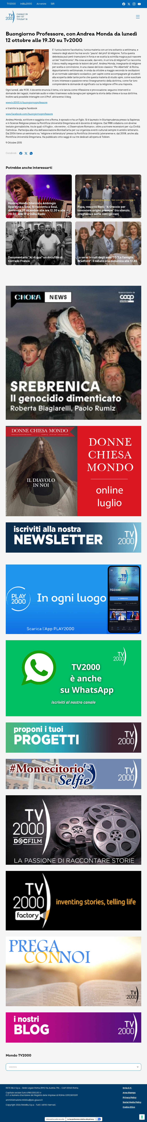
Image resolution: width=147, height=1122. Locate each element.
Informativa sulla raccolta (55, 1119)
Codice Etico (129, 1107)
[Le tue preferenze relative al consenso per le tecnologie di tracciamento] (142, 1117)
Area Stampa (129, 1092)
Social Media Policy (132, 1102)
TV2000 (11, 3)
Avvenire (41, 3)
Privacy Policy (129, 1097)
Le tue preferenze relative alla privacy (80, 1119)
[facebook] (21, 153)
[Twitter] (129, 4)
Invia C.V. (127, 1088)
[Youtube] (139, 4)
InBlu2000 (26, 3)
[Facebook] (124, 4)
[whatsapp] (31, 153)
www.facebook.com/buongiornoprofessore (29, 114)
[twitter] (26, 153)
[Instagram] (134, 4)
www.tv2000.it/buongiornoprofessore (26, 102)
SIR (52, 3)
